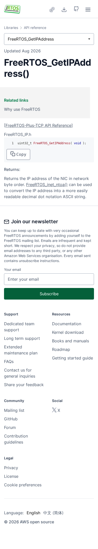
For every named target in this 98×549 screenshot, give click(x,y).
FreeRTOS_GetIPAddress (31, 39)
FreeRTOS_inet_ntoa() (47, 184)
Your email (12, 269)
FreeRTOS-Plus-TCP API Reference (38, 125)
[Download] (64, 9)
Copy (21, 154)
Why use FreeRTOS (22, 109)
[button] (76, 9)
